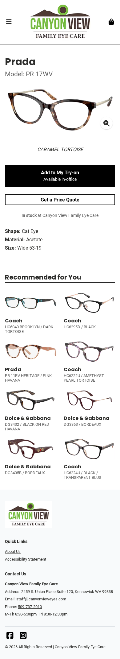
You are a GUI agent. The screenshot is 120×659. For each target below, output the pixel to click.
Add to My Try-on (60, 176)
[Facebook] (10, 637)
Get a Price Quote (60, 200)
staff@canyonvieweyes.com (41, 599)
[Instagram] (23, 637)
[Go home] (60, 22)
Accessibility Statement (25, 559)
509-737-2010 (30, 606)
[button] (8, 22)
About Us (13, 551)
